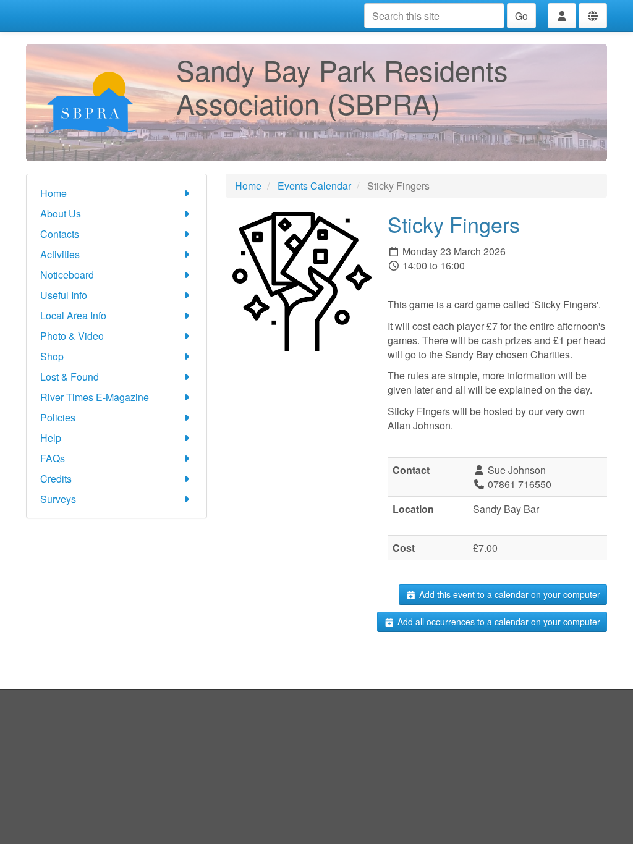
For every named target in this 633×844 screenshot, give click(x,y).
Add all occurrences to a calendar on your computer (497, 621)
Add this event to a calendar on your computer (508, 594)
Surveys (58, 499)
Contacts (59, 234)
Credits (56, 478)
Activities (60, 254)
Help (50, 438)
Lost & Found (69, 376)
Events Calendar (314, 186)
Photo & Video (72, 336)
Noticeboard (67, 275)
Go (521, 16)
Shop (52, 356)
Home (53, 193)
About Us (60, 213)
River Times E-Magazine (94, 397)
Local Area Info (73, 315)
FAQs (52, 458)
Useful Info (63, 295)
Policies (57, 417)
